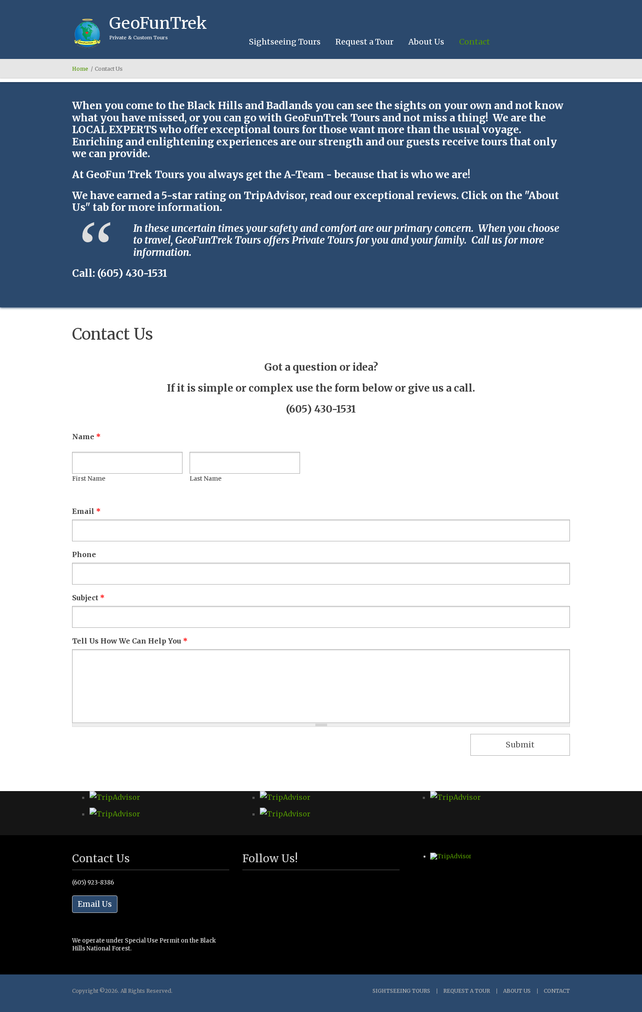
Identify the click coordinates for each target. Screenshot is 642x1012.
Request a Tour (364, 42)
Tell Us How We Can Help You (130, 641)
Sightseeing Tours (285, 42)
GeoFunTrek (158, 23)
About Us (426, 42)
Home (80, 68)
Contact (474, 42)
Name (86, 436)
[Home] (87, 33)
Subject (88, 597)
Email (86, 511)
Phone (84, 554)
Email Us (95, 904)
